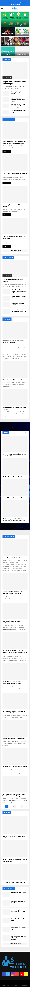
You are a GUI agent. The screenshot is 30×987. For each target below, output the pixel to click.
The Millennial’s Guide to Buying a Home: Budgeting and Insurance (19, 291)
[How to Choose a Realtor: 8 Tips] (6, 298)
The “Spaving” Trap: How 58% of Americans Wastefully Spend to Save (13, 520)
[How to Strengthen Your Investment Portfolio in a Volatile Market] (6, 911)
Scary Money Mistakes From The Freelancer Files (8, 33)
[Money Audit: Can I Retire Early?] (15, 369)
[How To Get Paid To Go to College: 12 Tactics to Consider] (15, 162)
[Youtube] (22, 974)
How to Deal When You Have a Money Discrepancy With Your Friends (13, 592)
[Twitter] (8, 974)
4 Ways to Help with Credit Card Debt (13, 883)
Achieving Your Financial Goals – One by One (14, 206)
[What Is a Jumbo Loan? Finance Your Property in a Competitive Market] (15, 130)
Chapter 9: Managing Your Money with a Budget (14, 82)
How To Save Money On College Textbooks (22, 53)
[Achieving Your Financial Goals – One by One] (15, 194)
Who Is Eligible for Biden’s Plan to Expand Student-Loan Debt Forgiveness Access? (14, 652)
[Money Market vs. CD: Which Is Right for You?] (6, 929)
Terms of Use (10, 2)
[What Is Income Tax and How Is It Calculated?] (15, 226)
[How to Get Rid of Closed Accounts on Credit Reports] (15, 825)
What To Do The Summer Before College (14, 766)
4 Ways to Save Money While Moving (12, 280)
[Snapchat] (26, 974)
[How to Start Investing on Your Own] (6, 903)
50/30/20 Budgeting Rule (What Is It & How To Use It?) (14, 455)
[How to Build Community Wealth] (6, 920)
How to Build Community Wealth (17, 919)
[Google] (17, 974)
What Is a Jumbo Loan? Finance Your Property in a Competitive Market (14, 142)
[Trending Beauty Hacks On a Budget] (5, 93)
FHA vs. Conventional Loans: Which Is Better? (22, 34)
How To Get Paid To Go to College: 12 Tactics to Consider (14, 174)
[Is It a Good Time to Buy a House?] (6, 304)
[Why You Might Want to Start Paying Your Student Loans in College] (15, 784)
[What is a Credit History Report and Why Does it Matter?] (15, 848)
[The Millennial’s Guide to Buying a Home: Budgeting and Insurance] (6, 291)
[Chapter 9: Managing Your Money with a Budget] (15, 70)
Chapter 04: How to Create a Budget (18, 111)
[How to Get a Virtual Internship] (15, 547)
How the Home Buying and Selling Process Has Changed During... (8, 43)
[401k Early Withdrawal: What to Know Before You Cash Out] (6, 894)
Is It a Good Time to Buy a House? (18, 303)
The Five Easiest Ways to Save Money (13, 477)
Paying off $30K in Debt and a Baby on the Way (14, 408)
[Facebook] (4, 974)
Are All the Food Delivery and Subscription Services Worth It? (12, 682)
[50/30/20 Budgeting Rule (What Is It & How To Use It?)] (15, 444)
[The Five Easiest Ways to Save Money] (15, 466)
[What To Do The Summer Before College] (15, 756)
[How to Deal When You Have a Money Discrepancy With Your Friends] (15, 581)
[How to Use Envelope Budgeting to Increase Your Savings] (5, 99)
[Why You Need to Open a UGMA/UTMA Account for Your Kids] (15, 701)
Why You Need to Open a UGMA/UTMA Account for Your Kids (14, 712)
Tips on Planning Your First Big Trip (22, 44)
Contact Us (24, 2)
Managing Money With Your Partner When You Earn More (13, 341)
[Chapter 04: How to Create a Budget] (5, 112)
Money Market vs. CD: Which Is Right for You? (19, 928)
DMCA (4, 2)
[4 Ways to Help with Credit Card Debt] (15, 872)
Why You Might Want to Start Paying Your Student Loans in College (13, 795)
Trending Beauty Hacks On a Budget (18, 92)
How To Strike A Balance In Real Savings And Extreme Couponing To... (18, 105)
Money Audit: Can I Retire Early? (12, 380)
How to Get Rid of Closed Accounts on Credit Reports (13, 837)
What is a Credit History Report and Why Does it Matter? (14, 860)
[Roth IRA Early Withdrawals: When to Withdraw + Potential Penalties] (6, 938)
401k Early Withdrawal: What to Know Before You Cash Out (19, 893)
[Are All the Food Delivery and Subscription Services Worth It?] (15, 671)
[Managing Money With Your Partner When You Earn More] (15, 330)
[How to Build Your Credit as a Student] (15, 728)
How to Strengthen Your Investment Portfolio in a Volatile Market (18, 911)
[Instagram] (13, 974)
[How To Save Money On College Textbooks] (15, 611)
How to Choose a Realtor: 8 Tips (19, 297)
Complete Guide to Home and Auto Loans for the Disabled (19, 310)
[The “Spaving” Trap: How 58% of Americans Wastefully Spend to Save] (15, 508)
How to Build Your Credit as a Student (13, 739)
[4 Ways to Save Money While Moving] (15, 268)
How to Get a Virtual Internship (11, 558)
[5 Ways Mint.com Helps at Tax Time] (15, 487)
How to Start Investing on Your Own (18, 902)
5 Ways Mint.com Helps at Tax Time (13, 498)
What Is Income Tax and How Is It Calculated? (13, 237)
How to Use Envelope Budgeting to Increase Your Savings (18, 99)
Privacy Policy (18, 2)
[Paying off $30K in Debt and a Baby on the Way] (15, 397)
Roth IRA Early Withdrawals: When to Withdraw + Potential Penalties (19, 937)
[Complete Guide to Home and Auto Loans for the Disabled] (6, 311)
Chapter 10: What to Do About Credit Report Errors (8, 53)
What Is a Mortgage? (15, 25)
